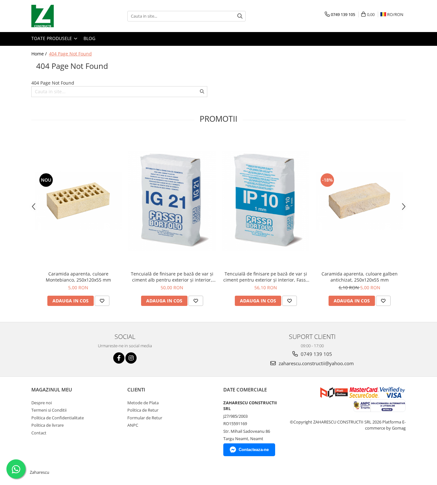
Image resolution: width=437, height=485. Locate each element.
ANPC (132, 425)
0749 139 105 (315, 354)
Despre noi (41, 403)
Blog (89, 38)
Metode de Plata (143, 403)
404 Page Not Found (70, 54)
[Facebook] (118, 358)
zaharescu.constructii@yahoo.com (315, 363)
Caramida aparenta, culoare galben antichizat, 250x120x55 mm (360, 277)
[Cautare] (240, 16)
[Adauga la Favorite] (102, 301)
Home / (39, 54)
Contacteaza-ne (254, 449)
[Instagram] (131, 358)
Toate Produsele (52, 38)
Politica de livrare (47, 425)
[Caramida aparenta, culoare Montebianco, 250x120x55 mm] (78, 201)
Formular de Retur (144, 418)
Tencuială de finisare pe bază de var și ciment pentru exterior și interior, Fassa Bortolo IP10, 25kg (265, 277)
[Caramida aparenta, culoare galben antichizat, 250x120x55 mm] (359, 201)
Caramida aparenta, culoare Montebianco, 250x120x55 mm (78, 277)
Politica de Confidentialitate (57, 418)
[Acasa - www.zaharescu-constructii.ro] (63, 16)
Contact (38, 433)
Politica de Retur (142, 410)
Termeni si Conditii (49, 410)
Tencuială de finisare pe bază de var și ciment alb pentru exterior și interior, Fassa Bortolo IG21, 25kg (172, 277)
